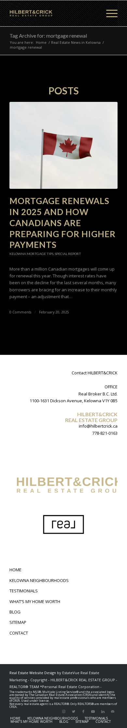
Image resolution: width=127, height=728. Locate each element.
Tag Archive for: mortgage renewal (48, 35)
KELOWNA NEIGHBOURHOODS (39, 580)
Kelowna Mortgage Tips (31, 254)
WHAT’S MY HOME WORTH (34, 601)
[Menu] (109, 13)
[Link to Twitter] (73, 711)
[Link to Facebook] (83, 711)
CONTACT (18, 633)
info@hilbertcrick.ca (98, 426)
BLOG (15, 612)
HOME (15, 570)
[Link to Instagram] (64, 711)
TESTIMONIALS (23, 591)
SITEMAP (17, 622)
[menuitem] (15, 718)
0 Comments (20, 312)
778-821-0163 (105, 433)
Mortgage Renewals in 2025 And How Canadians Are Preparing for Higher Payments (62, 223)
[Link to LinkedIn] (103, 711)
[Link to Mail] (113, 711)
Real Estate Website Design (32, 672)
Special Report (68, 254)
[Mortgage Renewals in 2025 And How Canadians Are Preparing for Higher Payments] (63, 145)
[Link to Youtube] (93, 711)
